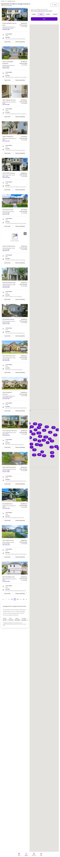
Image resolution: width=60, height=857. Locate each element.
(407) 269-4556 (6, 581)
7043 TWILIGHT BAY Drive (9, 430)
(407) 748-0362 (6, 177)
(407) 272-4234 (6, 323)
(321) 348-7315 (5, 250)
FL (5, 1)
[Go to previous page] (3, 599)
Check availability (20, 41)
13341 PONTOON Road (8, 173)
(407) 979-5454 (6, 141)
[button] (31, 426)
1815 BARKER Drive (7, 503)
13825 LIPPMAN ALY (7, 136)
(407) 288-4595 (6, 29)
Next (44, 19)
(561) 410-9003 (5, 67)
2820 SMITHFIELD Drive (8, 355)
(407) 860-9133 (6, 360)
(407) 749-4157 (5, 214)
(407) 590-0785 (6, 435)
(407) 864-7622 (6, 398)
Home (2, 1)
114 (23, 599)
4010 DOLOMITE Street (8, 246)
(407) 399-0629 (6, 508)
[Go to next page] (26, 599)
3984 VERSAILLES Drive (8, 100)
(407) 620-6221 (6, 287)
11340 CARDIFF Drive (8, 540)
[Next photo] (26, 14)
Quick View (7, 41)
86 (17, 599)
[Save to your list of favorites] (25, 10)
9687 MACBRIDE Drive (8, 577)
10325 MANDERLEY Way (8, 282)
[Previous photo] (3, 14)
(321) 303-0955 (5, 104)
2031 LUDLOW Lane (7, 209)
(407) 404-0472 (6, 544)
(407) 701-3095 (6, 471)
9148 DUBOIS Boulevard (9, 467)
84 (12, 599)
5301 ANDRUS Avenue (8, 319)
